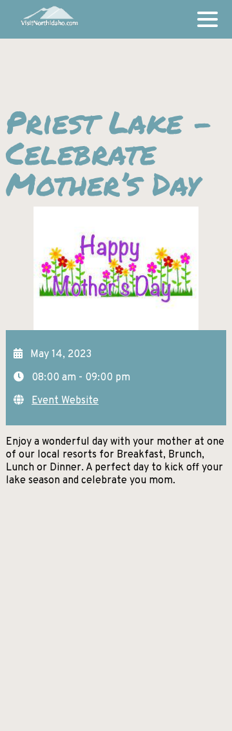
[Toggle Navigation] (207, 19)
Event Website (65, 400)
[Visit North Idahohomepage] (48, 19)
